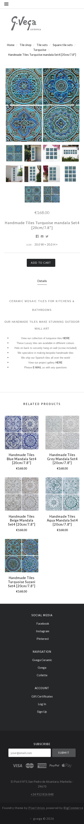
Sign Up (42, 711)
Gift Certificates (42, 696)
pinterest (43, 638)
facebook (42, 623)
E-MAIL (37, 367)
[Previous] (10, 104)
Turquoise (39, 49)
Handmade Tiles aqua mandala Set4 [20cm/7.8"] (62, 520)
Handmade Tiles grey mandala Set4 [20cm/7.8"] (62, 459)
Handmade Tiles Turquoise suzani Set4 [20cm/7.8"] (21, 582)
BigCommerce (73, 808)
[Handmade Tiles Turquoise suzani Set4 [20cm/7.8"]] (21, 555)
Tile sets (42, 45)
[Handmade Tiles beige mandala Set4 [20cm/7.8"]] (21, 494)
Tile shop (25, 45)
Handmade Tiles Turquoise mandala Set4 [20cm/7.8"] (42, 54)
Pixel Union (36, 808)
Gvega (42, 667)
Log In (42, 704)
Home (10, 45)
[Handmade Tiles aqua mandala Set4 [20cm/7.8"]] (62, 494)
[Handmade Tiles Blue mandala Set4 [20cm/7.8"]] (21, 432)
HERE (66, 338)
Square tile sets (63, 45)
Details (42, 281)
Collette (42, 675)
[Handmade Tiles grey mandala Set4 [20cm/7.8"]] (62, 432)
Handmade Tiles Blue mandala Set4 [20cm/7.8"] (22, 459)
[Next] (73, 104)
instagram (42, 631)
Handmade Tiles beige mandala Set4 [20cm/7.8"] (21, 520)
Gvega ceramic (42, 660)
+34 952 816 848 (42, 794)
